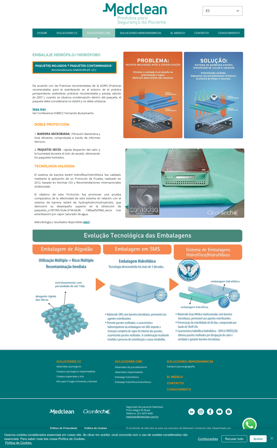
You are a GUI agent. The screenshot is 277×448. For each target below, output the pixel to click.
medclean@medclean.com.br (142, 416)
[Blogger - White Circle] (228, 411)
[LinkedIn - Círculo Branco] (191, 411)
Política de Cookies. (18, 442)
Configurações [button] (208, 439)
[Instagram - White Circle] (201, 411)
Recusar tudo (234, 439)
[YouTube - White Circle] (219, 411)
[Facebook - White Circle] (210, 411)
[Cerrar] (271, 439)
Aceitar (258, 439)
